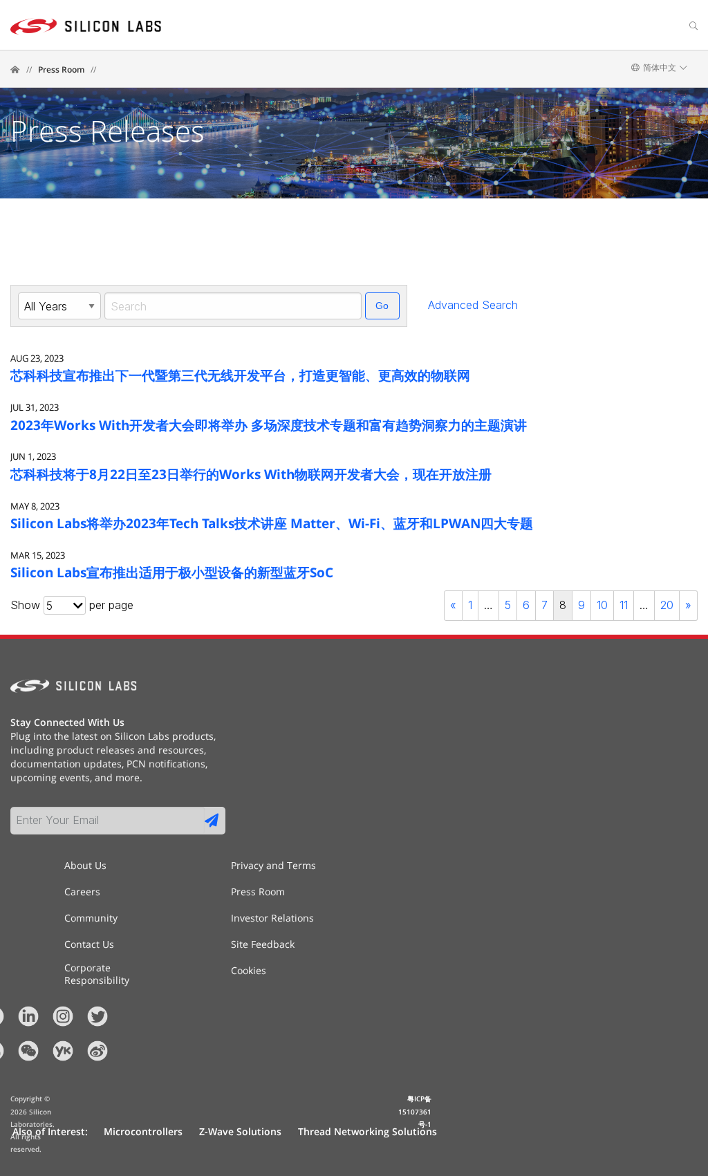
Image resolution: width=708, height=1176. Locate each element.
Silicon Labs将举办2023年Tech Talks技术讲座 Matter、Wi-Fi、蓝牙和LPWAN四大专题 (271, 523)
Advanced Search (473, 305)
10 (602, 605)
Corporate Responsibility (96, 968)
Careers (82, 892)
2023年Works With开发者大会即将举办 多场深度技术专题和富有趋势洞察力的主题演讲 (268, 425)
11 (624, 605)
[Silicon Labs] (15, 70)
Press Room (61, 69)
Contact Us (89, 944)
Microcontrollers (143, 1131)
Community (91, 918)
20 (666, 605)
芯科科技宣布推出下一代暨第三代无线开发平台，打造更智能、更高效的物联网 (240, 375)
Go (382, 305)
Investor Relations (272, 918)
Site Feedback (263, 944)
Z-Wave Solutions (240, 1131)
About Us (85, 865)
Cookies (248, 970)
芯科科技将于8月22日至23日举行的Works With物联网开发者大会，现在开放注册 (251, 474)
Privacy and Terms (273, 865)
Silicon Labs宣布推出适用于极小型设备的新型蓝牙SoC (171, 572)
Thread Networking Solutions (367, 1131)
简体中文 (659, 68)
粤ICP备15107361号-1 (414, 1111)
